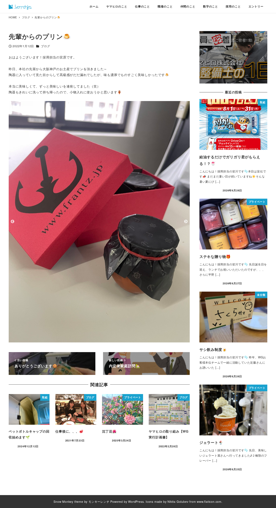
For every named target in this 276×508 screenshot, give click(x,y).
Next (186, 222)
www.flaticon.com (209, 502)
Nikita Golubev (177, 502)
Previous (13, 222)
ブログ (45, 46)
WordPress (136, 502)
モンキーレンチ (99, 502)
